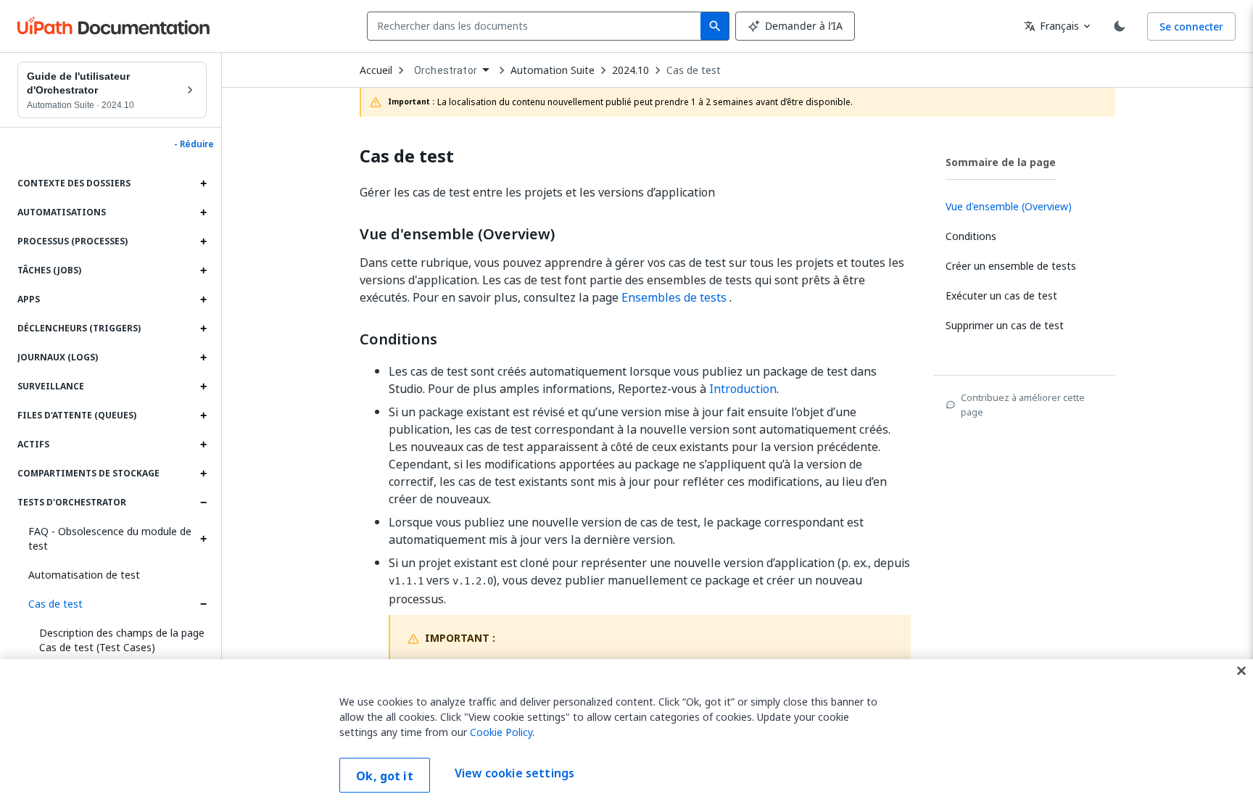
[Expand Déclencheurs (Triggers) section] (203, 328)
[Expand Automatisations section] (203, 212)
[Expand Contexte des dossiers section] (203, 183)
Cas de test (55, 603)
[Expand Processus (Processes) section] (203, 241)
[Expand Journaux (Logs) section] (203, 357)
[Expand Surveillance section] (203, 386)
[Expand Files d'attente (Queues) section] (203, 415)
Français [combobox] (1051, 25)
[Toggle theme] (1119, 26)
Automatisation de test (84, 574)
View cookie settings (514, 773)
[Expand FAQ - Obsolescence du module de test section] (203, 538)
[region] (626, 734)
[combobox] (536, 26)
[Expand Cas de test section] (203, 604)
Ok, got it (384, 776)
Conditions (398, 339)
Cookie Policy (501, 732)
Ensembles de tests (674, 297)
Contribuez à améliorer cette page (1023, 404)
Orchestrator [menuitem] (445, 70)
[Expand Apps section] (203, 299)
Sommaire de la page (1001, 162)
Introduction (743, 388)
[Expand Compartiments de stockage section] (203, 473)
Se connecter (1191, 26)
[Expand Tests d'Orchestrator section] (203, 502)
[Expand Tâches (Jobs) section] (203, 270)
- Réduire (194, 144)
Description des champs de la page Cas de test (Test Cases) (121, 640)
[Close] (1241, 670)
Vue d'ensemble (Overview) (457, 234)
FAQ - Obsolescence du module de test (109, 538)
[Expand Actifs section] (203, 444)
